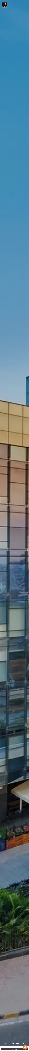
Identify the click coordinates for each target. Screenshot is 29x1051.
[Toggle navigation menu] (26, 4)
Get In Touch (14, 1049)
